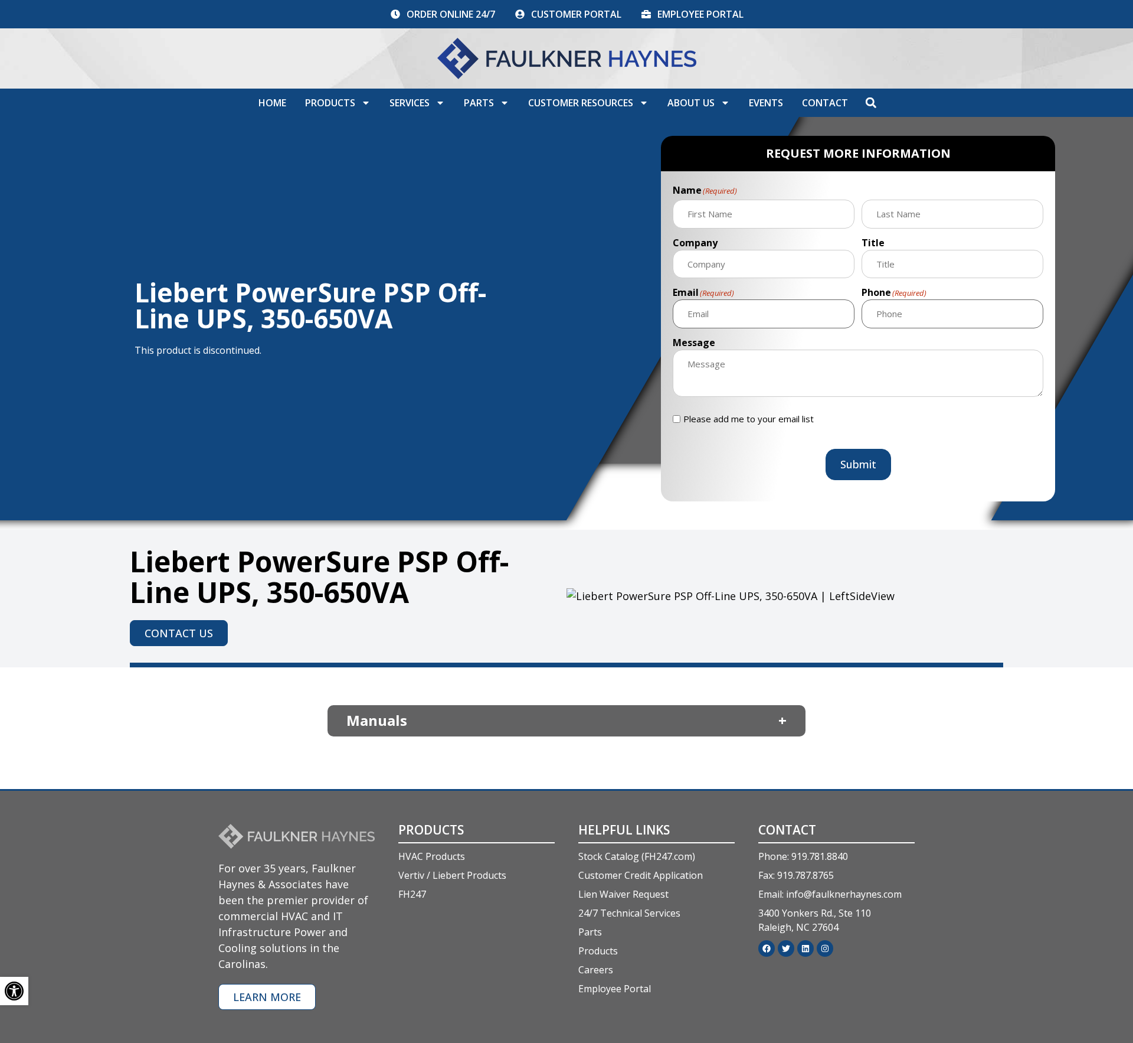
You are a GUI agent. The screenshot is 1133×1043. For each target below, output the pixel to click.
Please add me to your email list (748, 419)
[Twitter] (786, 948)
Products (330, 102)
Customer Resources (580, 102)
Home (272, 102)
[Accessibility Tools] (14, 991)
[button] (871, 102)
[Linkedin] (805, 948)
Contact (825, 102)
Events (766, 102)
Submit (858, 464)
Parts (479, 102)
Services (409, 102)
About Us (691, 102)
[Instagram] (825, 948)
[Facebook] (766, 948)
